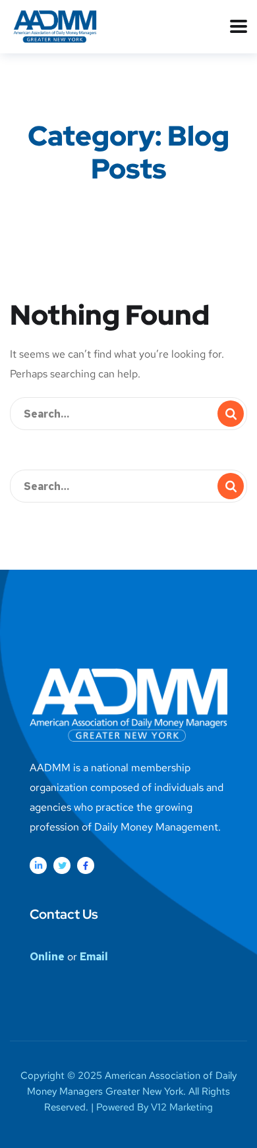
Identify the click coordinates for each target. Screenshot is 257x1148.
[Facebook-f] (85, 865)
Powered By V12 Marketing (154, 1107)
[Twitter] (62, 865)
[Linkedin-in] (38, 865)
